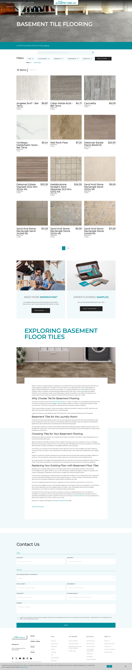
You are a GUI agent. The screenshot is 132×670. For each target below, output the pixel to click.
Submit (66, 625)
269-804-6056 (30, 2)
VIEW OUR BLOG (39, 310)
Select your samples (89, 308)
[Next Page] (73, 248)
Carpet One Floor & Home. (23, 662)
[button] (119, 6)
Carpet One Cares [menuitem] (109, 643)
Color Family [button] (42, 58)
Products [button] (10, 6)
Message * (19, 602)
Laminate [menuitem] (53, 652)
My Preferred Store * (72, 593)
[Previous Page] (59, 248)
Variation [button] (86, 58)
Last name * (70, 557)
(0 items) (125, 6)
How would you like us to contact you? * (27, 574)
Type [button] (29, 58)
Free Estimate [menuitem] (55, 657)
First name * (19, 557)
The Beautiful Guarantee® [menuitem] (90, 650)
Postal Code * (20, 593)
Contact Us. (46, 45)
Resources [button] (19, 6)
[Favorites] (122, 6)
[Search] (92, 52)
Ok (109, 666)
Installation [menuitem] (90, 656)
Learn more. (24, 667)
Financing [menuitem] (53, 660)
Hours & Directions (93, 6)
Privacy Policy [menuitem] (108, 652)
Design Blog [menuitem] (72, 651)
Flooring (27, 16)
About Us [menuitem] (106, 641)
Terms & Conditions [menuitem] (109, 649)
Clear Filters (37, 62)
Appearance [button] (72, 58)
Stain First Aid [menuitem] (90, 643)
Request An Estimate (109, 6)
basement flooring (57, 401)
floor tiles (82, 389)
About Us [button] (30, 6)
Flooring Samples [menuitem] (73, 643)
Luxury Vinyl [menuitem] (54, 643)
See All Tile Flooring (38, 506)
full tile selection (79, 495)
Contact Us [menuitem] (107, 646)
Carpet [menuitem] (53, 649)
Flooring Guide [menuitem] (91, 646)
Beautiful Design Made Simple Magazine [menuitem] (75, 647)
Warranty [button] (57, 58)
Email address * (71, 583)
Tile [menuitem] (52, 655)
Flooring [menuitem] (53, 641)
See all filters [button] (102, 58)
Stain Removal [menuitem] (90, 641)
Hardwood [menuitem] (54, 646)
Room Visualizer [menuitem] (73, 641)
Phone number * (20, 583)
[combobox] (64, 52)
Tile (33, 16)
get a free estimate (62, 500)
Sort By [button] (32, 70)
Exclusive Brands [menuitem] (91, 659)
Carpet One (19, 16)
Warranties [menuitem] (90, 653)
